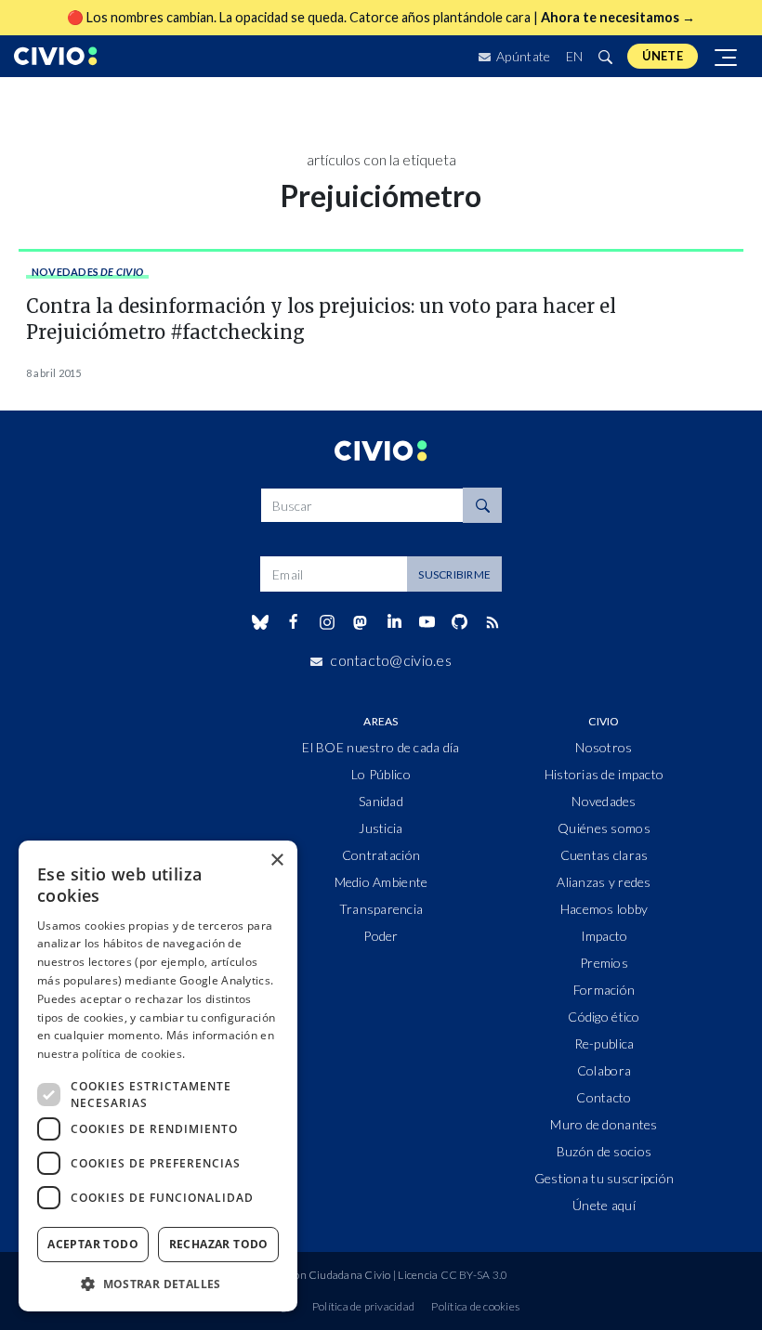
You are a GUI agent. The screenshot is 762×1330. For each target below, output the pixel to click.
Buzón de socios (604, 1151)
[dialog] (158, 1076)
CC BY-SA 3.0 (474, 1275)
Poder (380, 936)
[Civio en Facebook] (293, 622)
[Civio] (56, 56)
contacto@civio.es (391, 660)
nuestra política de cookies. (111, 1054)
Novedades (87, 272)
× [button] (276, 860)
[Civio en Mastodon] (360, 621)
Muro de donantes (603, 1124)
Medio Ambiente (381, 882)
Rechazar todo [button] (219, 1244)
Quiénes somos (604, 828)
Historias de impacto (604, 774)
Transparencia (381, 909)
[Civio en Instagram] (327, 622)
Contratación (381, 855)
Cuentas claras (604, 855)
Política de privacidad (363, 1306)
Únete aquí (604, 1205)
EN (575, 56)
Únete (662, 55)
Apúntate (522, 56)
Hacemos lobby (604, 909)
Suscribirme (454, 574)
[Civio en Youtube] (426, 621)
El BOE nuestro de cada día (380, 747)
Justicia (380, 828)
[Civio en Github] (459, 621)
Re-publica (604, 1043)
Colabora (604, 1070)
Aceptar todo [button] (92, 1244)
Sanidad (381, 801)
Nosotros (603, 747)
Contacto (603, 1097)
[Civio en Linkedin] (393, 622)
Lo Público (381, 774)
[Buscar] (605, 56)
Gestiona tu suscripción (604, 1178)
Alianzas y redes (603, 882)
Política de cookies (475, 1306)
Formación (604, 990)
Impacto (604, 936)
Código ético (603, 1016)
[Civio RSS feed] (493, 622)
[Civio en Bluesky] (260, 622)
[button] (158, 1283)
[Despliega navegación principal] (726, 56)
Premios (604, 963)
